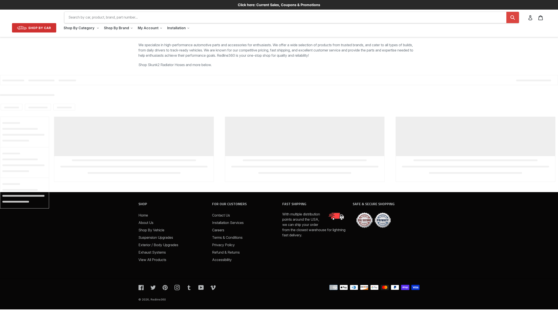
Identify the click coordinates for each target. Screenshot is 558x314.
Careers (218, 230)
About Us (145, 222)
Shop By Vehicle (151, 230)
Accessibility (222, 260)
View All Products (152, 260)
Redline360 (158, 299)
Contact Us (221, 215)
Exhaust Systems (152, 252)
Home (143, 215)
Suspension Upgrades (155, 237)
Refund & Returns (226, 252)
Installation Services (228, 222)
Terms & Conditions (227, 237)
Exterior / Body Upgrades (158, 245)
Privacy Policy (223, 245)
